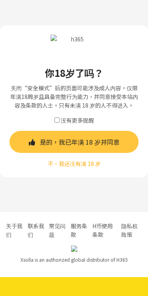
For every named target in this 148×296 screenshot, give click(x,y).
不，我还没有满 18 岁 (74, 164)
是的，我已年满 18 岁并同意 (80, 142)
